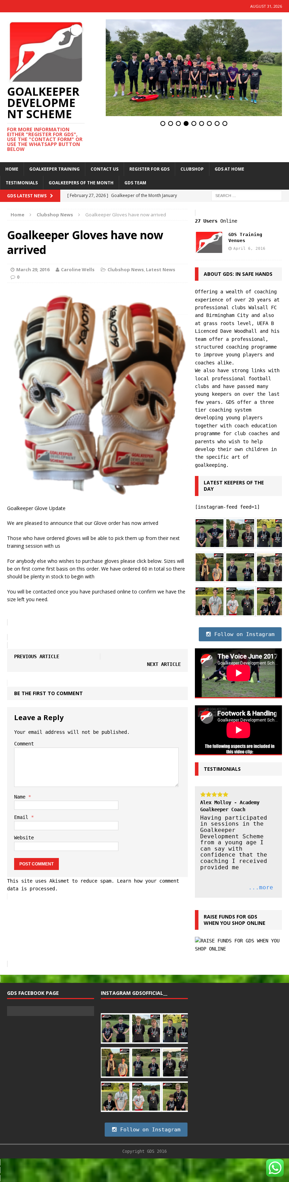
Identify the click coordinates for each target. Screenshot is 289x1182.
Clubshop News (125, 269)
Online (216, 221)
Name (21, 797)
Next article (164, 664)
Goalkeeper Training (54, 169)
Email (22, 817)
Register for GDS (149, 169)
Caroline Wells (77, 269)
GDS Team (135, 183)
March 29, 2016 (32, 269)
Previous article (36, 656)
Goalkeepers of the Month (81, 183)
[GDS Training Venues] (209, 249)
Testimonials (22, 183)
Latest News (160, 269)
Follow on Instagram (243, 634)
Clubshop (192, 169)
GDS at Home (229, 169)
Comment (24, 743)
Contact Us (104, 169)
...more (260, 887)
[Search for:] (246, 195)
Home (11, 169)
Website (24, 837)
